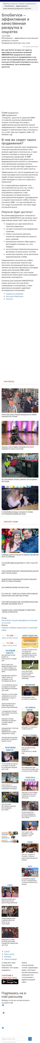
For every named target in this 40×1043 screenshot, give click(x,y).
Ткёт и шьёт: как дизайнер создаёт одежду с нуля (28, 833)
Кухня (30, 842)
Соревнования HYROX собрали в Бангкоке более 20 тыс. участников (8, 921)
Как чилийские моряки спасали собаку (15, 587)
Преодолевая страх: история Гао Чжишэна (29, 698)
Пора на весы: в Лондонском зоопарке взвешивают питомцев (9, 786)
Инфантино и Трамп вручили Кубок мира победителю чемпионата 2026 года (10, 942)
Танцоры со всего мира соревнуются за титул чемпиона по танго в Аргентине (9, 697)
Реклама (7, 956)
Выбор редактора (30, 636)
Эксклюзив (30, 685)
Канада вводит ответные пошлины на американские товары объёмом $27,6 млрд (10, 730)
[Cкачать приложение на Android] (10, 983)
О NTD (7, 951)
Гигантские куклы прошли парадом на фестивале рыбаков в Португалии (29, 815)
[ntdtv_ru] (2, 879)
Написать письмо (28, 984)
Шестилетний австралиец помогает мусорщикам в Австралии (9, 807)
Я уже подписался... (9, 1042)
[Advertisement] (20, 89)
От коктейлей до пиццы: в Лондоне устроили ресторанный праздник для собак (10, 687)
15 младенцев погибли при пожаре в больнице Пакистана (9, 713)
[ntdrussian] (2, 876)
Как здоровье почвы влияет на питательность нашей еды (9, 657)
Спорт (10, 885)
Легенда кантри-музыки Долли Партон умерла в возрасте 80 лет (9, 739)
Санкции (15, 638)
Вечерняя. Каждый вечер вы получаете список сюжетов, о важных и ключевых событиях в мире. (20, 1007)
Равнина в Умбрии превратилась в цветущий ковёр (19, 628)
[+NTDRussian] (2, 873)
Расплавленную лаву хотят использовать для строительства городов (30, 769)
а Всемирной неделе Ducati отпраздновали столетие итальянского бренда (30, 881)
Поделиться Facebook (14, 294)
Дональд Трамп (7, 638)
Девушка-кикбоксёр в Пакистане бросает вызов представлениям (9, 705)
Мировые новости (10, 3)
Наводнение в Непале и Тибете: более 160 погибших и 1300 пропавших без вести (9, 678)
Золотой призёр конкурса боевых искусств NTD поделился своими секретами (28, 675)
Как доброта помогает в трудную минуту (29, 728)
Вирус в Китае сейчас (10, 645)
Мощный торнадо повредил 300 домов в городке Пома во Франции (9, 721)
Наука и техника (30, 735)
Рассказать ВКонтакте (14, 296)
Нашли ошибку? (10, 959)
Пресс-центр (9, 954)
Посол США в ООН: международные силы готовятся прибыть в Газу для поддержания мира (9, 668)
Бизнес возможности (27, 3)
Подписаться (31, 1039)
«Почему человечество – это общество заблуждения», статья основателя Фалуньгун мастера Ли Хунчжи (30, 653)
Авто (30, 866)
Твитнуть (9, 299)
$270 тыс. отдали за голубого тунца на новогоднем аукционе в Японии (30, 857)
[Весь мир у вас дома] (2, 867)
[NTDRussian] (2, 863)
